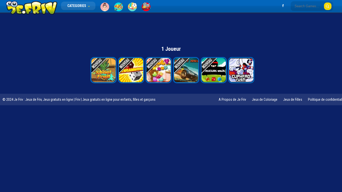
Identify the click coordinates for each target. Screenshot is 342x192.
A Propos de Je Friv (232, 100)
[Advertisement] (171, 26)
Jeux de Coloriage (264, 100)
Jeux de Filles (292, 100)
